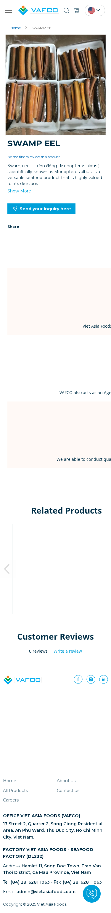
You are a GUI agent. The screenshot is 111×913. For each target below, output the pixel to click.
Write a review (68, 651)
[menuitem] (9, 780)
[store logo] (28, 10)
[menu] (55, 791)
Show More (19, 191)
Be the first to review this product (33, 157)
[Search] (67, 10)
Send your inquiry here (45, 208)
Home (15, 28)
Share (13, 226)
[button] (96, 10)
